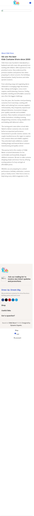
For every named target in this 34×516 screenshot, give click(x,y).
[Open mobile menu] (2, 3)
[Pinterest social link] (9, 299)
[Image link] (4, 270)
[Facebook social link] (2, 299)
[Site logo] (16, 3)
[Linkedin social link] (13, 299)
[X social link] (6, 299)
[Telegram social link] (16, 299)
